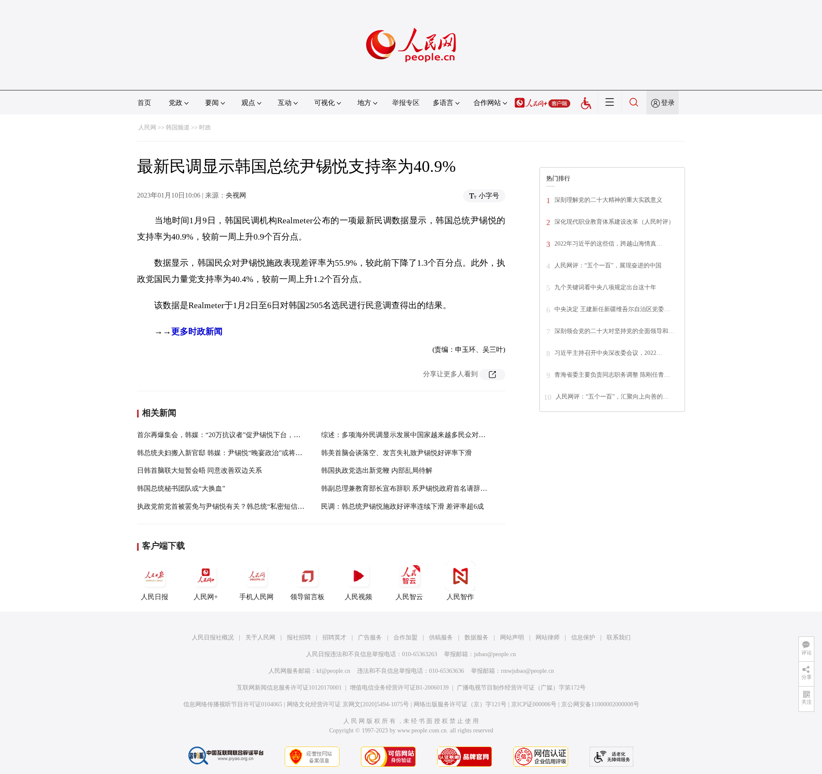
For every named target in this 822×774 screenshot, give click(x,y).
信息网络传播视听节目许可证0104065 (232, 704)
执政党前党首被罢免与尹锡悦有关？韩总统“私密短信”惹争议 (229, 506)
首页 (144, 102)
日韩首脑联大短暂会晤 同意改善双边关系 (199, 470)
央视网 (236, 195)
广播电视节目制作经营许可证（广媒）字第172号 (521, 687)
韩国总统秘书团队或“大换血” (181, 488)
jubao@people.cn (495, 654)
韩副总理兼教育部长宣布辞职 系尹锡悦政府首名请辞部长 (407, 488)
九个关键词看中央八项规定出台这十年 (605, 287)
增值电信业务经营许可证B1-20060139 (399, 687)
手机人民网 (256, 596)
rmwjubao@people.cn (527, 671)
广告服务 (370, 637)
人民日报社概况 (213, 637)
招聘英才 (334, 637)
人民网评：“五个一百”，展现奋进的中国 (607, 265)
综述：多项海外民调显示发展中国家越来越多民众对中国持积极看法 (424, 434)
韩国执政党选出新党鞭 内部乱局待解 (376, 470)
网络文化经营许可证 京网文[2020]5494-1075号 (348, 704)
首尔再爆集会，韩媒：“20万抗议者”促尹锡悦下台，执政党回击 (232, 434)
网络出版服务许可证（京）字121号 (460, 704)
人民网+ (206, 596)
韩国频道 (178, 127)
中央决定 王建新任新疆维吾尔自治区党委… (612, 309)
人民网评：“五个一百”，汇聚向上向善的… (612, 396)
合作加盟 (405, 637)
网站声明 (512, 637)
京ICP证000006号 (534, 704)
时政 (205, 127)
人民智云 (409, 596)
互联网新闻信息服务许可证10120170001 (289, 687)
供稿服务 (441, 637)
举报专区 (406, 102)
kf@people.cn (333, 671)
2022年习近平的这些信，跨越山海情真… (608, 243)
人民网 (147, 127)
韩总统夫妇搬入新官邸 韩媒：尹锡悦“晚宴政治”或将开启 (223, 452)
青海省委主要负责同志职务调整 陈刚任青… (612, 375)
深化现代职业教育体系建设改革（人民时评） (614, 222)
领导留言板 (307, 596)
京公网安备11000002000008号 (600, 704)
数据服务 (476, 637)
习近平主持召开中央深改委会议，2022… (608, 353)
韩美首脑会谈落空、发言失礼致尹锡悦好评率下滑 (396, 452)
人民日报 (154, 596)
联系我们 (619, 637)
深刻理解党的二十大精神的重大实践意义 (608, 200)
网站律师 (548, 637)
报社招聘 (299, 637)
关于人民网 (260, 637)
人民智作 (460, 596)
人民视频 (358, 596)
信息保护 (583, 637)
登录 (668, 102)
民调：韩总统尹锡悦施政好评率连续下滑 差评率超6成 (402, 506)
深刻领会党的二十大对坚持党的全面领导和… (614, 331)
